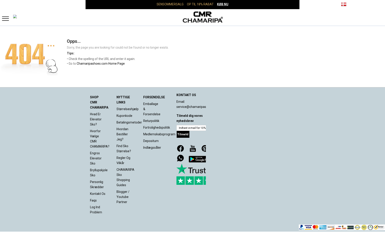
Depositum (151, 141)
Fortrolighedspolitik (156, 127)
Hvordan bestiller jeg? (122, 134)
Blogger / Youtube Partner (123, 197)
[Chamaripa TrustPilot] (198, 174)
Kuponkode (124, 115)
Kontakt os (97, 193)
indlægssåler (152, 147)
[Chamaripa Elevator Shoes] (192, 17)
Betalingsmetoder (129, 122)
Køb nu (222, 4)
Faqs (93, 200)
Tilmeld (182, 134)
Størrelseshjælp (128, 109)
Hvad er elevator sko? (96, 119)
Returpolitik (151, 121)
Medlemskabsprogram (159, 134)
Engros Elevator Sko (96, 158)
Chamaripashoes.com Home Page (101, 63)
